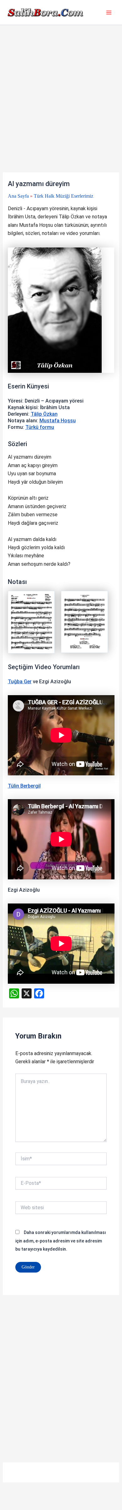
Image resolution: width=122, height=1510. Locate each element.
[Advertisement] (61, 109)
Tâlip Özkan (44, 414)
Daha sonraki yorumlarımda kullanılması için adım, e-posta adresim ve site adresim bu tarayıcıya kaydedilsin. (60, 1241)
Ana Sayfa (18, 196)
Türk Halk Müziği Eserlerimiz (63, 196)
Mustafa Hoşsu (57, 421)
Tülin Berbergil (24, 786)
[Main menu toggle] (109, 12)
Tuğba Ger (20, 682)
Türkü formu (39, 427)
